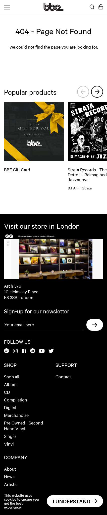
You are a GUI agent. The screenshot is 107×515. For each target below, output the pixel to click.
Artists (10, 484)
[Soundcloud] (32, 351)
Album (10, 384)
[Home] (53, 9)
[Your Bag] (101, 7)
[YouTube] (42, 351)
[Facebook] (24, 351)
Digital (10, 407)
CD (7, 392)
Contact (63, 376)
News (9, 476)
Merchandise (16, 415)
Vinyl (9, 444)
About (10, 469)
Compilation (15, 399)
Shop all (11, 376)
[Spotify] (6, 351)
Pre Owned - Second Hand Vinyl (23, 425)
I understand (71, 501)
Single (10, 436)
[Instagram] (15, 351)
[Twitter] (51, 351)
